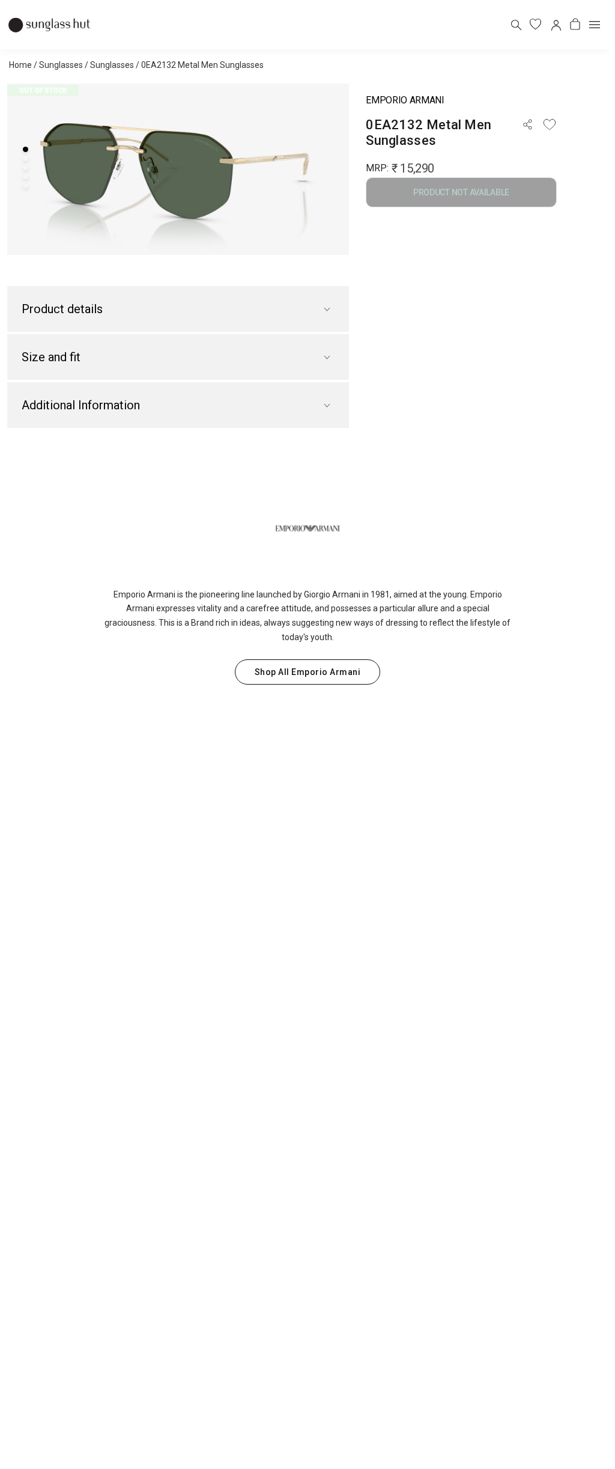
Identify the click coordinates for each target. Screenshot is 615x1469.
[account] (555, 24)
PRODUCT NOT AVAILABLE (461, 192)
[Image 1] (25, 149)
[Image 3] (25, 167)
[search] (515, 24)
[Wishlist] (549, 124)
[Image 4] (25, 176)
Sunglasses (61, 65)
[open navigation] (594, 24)
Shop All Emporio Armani (308, 672)
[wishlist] (535, 24)
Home (20, 65)
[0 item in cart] (575, 24)
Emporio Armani (405, 100)
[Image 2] (25, 158)
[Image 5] (25, 185)
